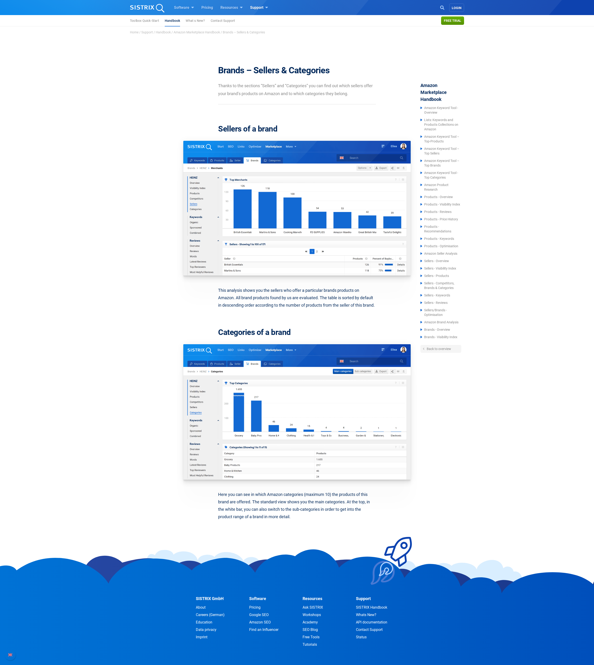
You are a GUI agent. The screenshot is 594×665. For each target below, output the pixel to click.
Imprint (201, 637)
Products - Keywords (439, 239)
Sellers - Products (436, 276)
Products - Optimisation (441, 246)
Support (257, 7)
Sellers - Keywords (437, 295)
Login (457, 8)
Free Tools (311, 637)
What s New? (195, 20)
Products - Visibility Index (442, 204)
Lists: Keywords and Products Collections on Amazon (441, 124)
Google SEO (259, 615)
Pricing (207, 7)
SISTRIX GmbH (210, 598)
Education (204, 622)
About (201, 607)
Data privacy (206, 629)
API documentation (371, 622)
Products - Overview (438, 197)
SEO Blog (310, 629)
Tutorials (310, 644)
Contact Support (223, 20)
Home (134, 32)
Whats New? (366, 615)
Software (182, 7)
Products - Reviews (438, 212)
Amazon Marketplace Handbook (197, 32)
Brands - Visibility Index (440, 337)
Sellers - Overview (436, 261)
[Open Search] (442, 7)
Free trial (452, 20)
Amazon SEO (260, 622)
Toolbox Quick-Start (144, 20)
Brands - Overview (437, 329)
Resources (229, 7)
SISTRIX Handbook (371, 607)
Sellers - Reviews (436, 303)
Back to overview (438, 349)
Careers (210, 615)
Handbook (172, 20)
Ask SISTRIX (313, 607)
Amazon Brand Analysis (441, 322)
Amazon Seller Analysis (440, 253)
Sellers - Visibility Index (440, 268)
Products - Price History (441, 219)
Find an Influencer (263, 629)
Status (361, 637)
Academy (310, 622)
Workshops (312, 615)
